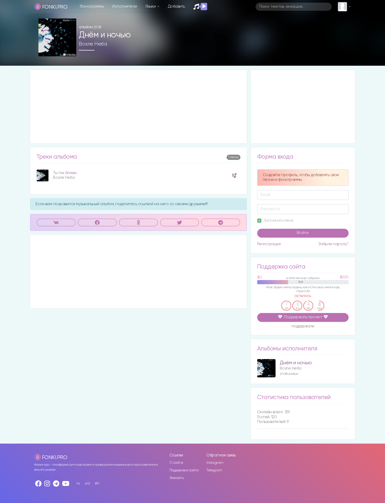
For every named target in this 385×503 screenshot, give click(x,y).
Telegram (214, 470)
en (97, 483)
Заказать (176, 478)
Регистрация (269, 244)
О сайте (176, 463)
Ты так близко (65, 173)
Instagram (214, 463)
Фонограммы (92, 6)
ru (78, 483)
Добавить (176, 6)
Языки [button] (151, 6)
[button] (70, 50)
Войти (303, 233)
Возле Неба (93, 44)
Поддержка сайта (184, 470)
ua (87, 483)
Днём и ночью (296, 363)
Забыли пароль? (333, 244)
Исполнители (124, 6)
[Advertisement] (138, 106)
